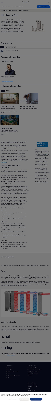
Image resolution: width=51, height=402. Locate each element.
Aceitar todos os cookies (35, 399)
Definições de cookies (13, 399)
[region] (25, 397)
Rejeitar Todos (24, 399)
